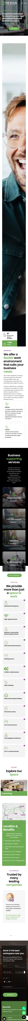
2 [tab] (9, 935)
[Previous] (4, 787)
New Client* (6, 978)
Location (10, 1017)
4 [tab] (12, 935)
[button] (14, 575)
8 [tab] (18, 935)
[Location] (4, 1019)
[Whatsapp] (24, 1013)
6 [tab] (15, 935)
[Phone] (24, 1008)
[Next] (24, 787)
